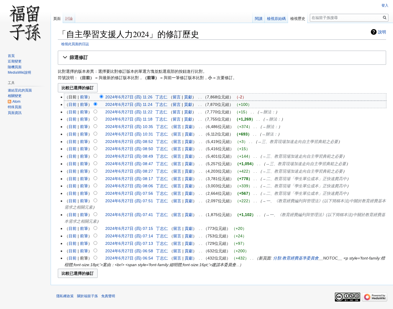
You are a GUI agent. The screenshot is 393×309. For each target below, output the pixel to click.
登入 (384, 5)
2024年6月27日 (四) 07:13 (129, 243)
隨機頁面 (15, 67)
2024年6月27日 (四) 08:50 (129, 148)
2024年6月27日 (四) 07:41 (129, 214)
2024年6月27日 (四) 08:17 (129, 178)
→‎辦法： (267, 112)
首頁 (11, 56)
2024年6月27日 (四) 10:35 (129, 126)
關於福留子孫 (87, 296)
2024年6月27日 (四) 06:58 (129, 251)
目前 (72, 104)
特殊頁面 (15, 107)
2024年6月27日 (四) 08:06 (129, 186)
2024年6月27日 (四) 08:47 (129, 163)
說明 (382, 32)
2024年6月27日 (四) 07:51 (129, 201)
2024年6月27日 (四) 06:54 (129, 258)
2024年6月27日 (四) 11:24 (128, 104)
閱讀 (258, 18)
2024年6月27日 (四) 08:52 (129, 141)
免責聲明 (108, 296)
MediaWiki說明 (19, 72)
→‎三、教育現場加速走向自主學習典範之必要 (297, 141)
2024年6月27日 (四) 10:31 (129, 134)
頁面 (57, 18)
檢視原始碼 (276, 18)
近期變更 (15, 61)
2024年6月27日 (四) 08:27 (129, 171)
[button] (222, 57)
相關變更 (15, 96)
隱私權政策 (65, 296)
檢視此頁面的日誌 (75, 44)
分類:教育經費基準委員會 (295, 258)
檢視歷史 (297, 18)
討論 (69, 18)
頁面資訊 (15, 113)
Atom (16, 102)
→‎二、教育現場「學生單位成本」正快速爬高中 (304, 178)
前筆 (84, 97)
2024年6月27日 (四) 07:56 (129, 193)
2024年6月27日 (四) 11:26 (128, 97)
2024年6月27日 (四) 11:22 (128, 112)
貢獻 (188, 97)
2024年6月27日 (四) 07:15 (129, 228)
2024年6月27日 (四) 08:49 (129, 156)
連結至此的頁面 (20, 90)
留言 (177, 97)
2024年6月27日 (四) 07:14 (129, 236)
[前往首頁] (25, 23)
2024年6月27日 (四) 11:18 (128, 119)
